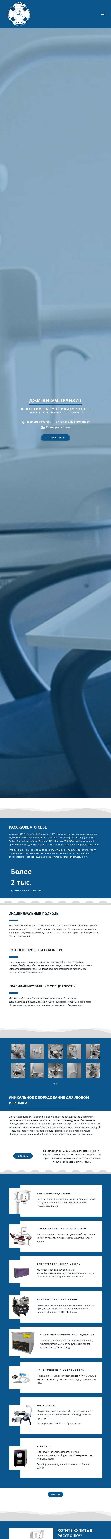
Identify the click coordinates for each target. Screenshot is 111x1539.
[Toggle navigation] (102, 14)
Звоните (23, 1155)
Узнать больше (55, 437)
